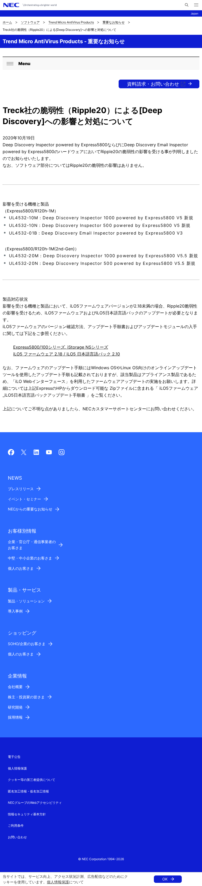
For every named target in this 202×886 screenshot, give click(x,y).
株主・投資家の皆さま (26, 697)
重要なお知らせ (114, 22)
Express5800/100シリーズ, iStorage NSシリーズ (60, 347)
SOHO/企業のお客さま (27, 643)
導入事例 (15, 611)
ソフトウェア (30, 22)
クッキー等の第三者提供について (31, 780)
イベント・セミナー (24, 499)
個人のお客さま (21, 568)
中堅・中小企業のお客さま (30, 558)
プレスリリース (21, 488)
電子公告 (14, 757)
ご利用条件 (16, 825)
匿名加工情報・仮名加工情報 (28, 791)
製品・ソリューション (26, 601)
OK (165, 879)
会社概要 (15, 686)
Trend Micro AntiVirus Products (71, 22)
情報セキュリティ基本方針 (27, 814)
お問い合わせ (17, 837)
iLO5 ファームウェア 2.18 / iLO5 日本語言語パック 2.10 (66, 354)
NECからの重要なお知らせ (30, 509)
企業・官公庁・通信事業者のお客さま (32, 544)
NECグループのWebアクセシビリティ (35, 803)
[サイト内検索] (186, 5)
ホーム (7, 22)
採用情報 (15, 717)
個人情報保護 (58, 882)
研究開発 (15, 707)
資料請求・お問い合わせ (153, 84)
